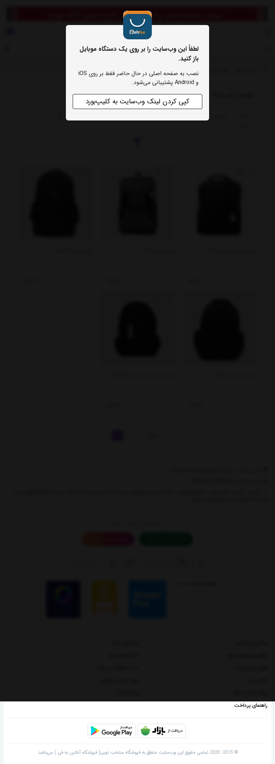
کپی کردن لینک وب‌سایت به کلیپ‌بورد (137, 101)
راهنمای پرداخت (250, 705)
